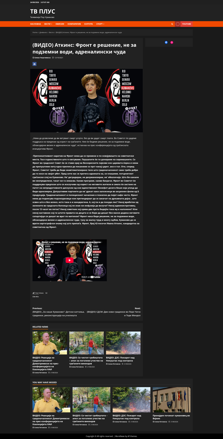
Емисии (60, 24)
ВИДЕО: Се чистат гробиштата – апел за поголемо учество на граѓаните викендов (86, 360)
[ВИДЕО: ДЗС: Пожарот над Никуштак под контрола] (123, 343)
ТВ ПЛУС (42, 11)
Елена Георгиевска (43, 58)
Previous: (59, 312)
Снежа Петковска (40, 373)
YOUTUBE (186, 24)
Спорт (99, 24)
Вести (47, 24)
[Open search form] (172, 24)
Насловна (35, 24)
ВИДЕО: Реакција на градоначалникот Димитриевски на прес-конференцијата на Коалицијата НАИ (46, 363)
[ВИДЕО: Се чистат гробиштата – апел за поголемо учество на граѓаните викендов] (86, 343)
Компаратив (74, 24)
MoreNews (120, 436)
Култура (88, 24)
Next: (114, 312)
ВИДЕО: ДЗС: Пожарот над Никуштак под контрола (120, 359)
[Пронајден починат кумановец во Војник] (171, 399)
